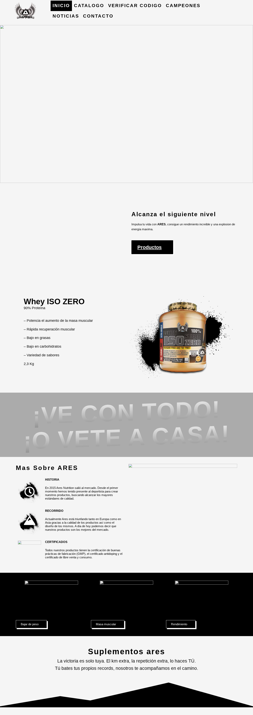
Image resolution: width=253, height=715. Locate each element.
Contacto (98, 16)
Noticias (66, 16)
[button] (126, 104)
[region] (126, 104)
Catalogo (89, 5)
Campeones (183, 5)
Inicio (61, 5)
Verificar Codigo (135, 5)
